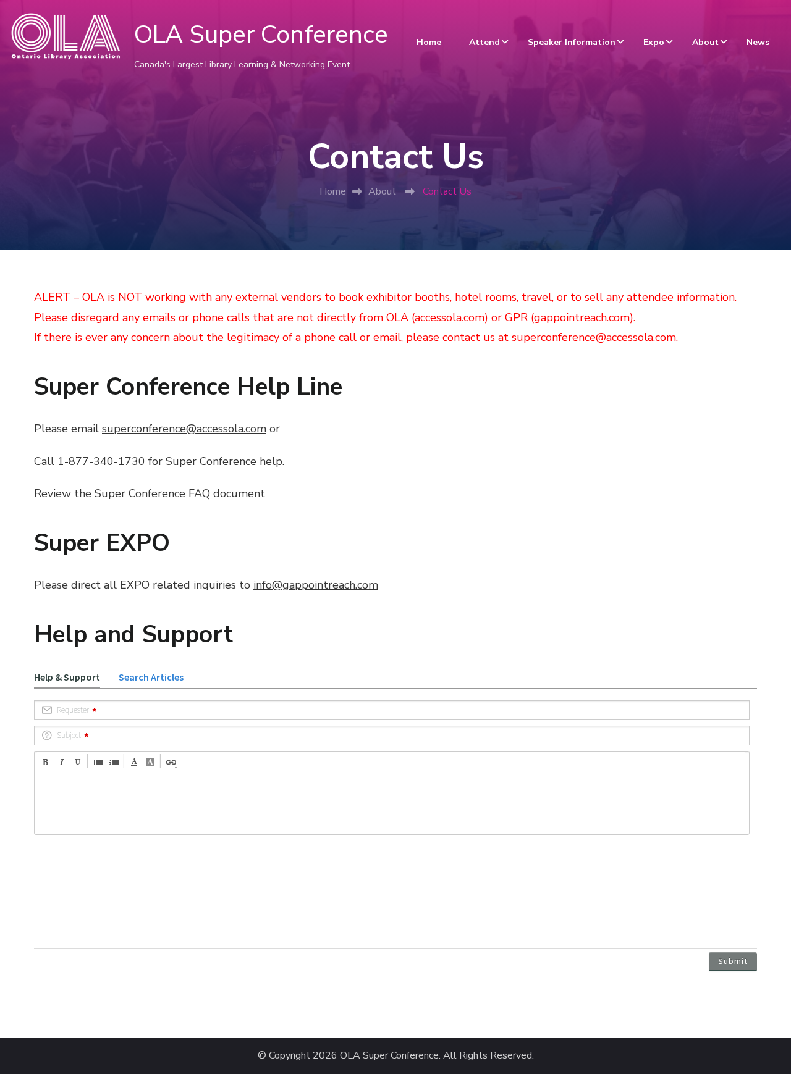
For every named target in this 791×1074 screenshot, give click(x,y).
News (758, 42)
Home (429, 42)
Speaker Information (571, 42)
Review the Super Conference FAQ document (149, 493)
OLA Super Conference (261, 34)
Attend (484, 42)
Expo (653, 42)
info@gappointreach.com (315, 584)
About (705, 42)
